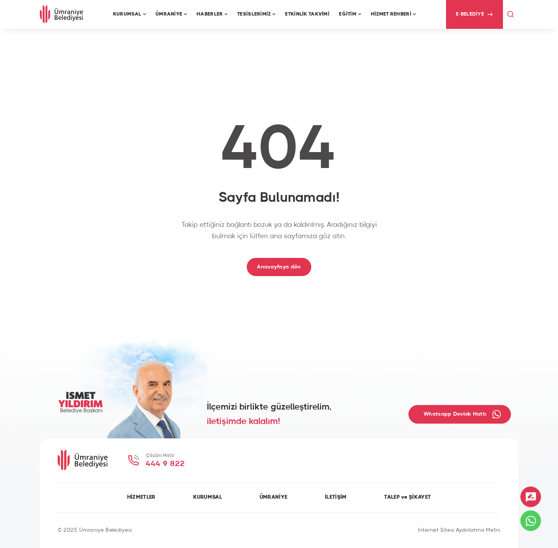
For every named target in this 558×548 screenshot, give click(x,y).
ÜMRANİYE (273, 497)
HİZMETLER (141, 497)
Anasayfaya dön (279, 267)
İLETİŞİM (336, 497)
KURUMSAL (207, 497)
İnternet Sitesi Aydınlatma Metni (459, 530)
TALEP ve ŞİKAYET (407, 497)
